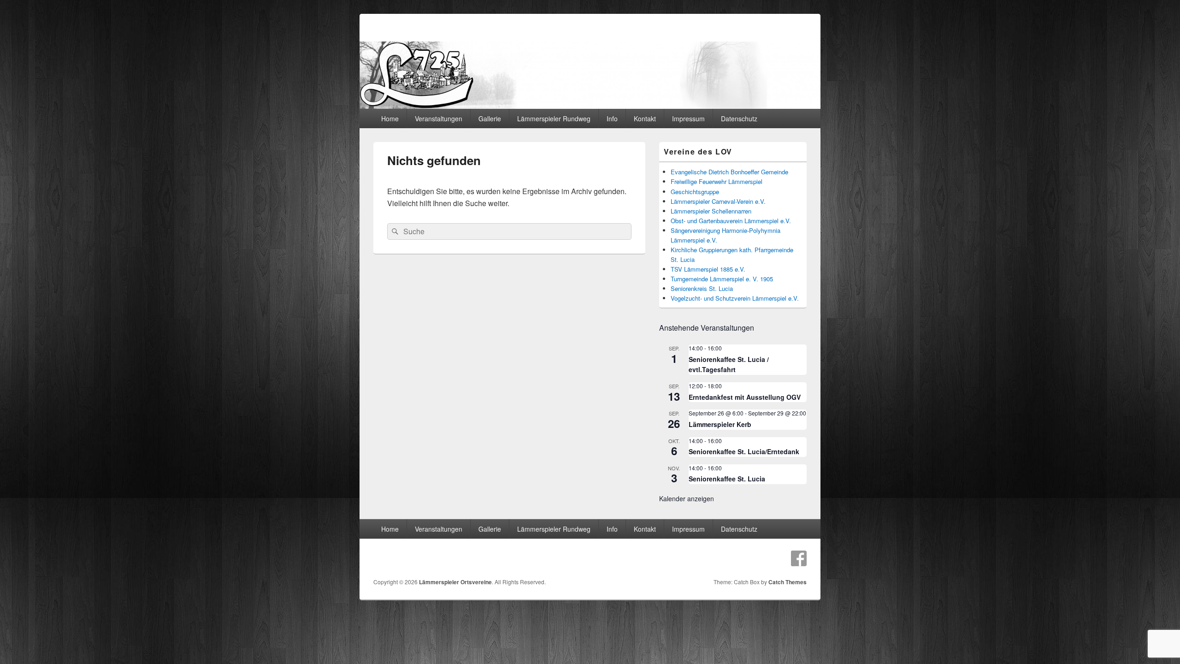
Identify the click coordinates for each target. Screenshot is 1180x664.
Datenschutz (739, 118)
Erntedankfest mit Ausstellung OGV (745, 397)
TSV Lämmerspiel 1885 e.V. (708, 269)
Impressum (688, 118)
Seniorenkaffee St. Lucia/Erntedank (744, 451)
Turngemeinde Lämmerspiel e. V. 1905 (722, 278)
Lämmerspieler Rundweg (553, 118)
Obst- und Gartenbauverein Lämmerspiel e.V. (731, 220)
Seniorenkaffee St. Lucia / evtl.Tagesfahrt (729, 364)
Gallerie (489, 118)
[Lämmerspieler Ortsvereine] (590, 106)
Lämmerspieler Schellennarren (711, 211)
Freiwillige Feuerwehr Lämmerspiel (716, 181)
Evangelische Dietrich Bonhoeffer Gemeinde (729, 171)
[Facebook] (799, 558)
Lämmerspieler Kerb (720, 424)
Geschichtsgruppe (695, 191)
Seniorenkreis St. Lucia (702, 288)
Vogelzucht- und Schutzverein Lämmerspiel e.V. (735, 298)
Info (612, 118)
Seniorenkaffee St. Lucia (727, 478)
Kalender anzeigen (686, 498)
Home (390, 118)
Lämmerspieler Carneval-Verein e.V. (718, 201)
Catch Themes (787, 582)
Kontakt (645, 118)
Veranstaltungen (438, 118)
